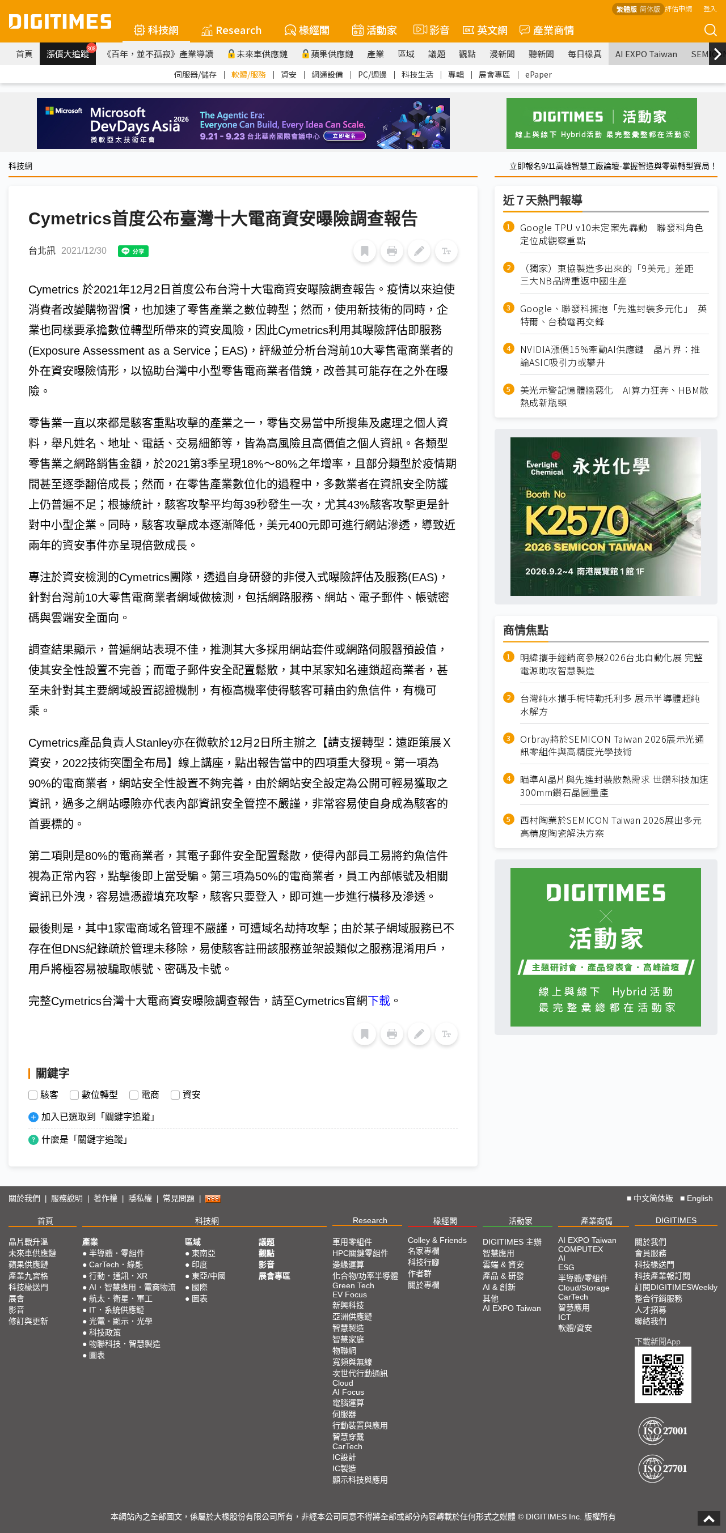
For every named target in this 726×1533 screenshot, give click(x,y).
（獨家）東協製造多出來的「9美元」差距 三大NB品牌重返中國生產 (611, 275)
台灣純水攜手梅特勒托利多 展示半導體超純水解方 (610, 705)
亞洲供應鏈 (352, 1316)
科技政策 (105, 1332)
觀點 (467, 53)
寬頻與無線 (352, 1361)
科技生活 (417, 74)
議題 (436, 53)
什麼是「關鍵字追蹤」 (86, 1139)
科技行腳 (424, 1262)
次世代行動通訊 (360, 1373)
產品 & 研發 (503, 1275)
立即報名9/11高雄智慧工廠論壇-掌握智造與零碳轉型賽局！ (613, 166)
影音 (434, 29)
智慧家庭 (348, 1339)
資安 (289, 74)
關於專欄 (424, 1284)
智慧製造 (348, 1327)
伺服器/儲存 (195, 74)
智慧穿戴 (348, 1436)
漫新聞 (502, 53)
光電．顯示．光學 (121, 1321)
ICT (564, 1317)
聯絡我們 (650, 1321)
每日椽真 (585, 53)
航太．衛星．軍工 (121, 1298)
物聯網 (344, 1350)
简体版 (650, 9)
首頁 (24, 53)
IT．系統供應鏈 (116, 1309)
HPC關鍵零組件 (360, 1253)
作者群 (420, 1273)
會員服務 (650, 1253)
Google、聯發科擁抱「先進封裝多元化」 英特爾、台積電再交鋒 (613, 315)
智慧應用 (498, 1253)
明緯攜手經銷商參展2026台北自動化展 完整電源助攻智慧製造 (611, 664)
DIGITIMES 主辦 (512, 1241)
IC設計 (344, 1457)
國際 (200, 1287)
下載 (379, 1001)
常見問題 (179, 1198)
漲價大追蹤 (71, 52)
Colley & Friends (437, 1240)
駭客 (49, 1095)
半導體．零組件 (117, 1253)
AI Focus (348, 1391)
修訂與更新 (28, 1321)
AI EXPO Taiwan (646, 53)
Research (239, 29)
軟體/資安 (575, 1327)
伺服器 (344, 1414)
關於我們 (24, 1198)
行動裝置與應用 (360, 1425)
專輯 (456, 74)
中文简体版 (653, 1198)
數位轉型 (100, 1095)
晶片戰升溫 (28, 1241)
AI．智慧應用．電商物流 (132, 1287)
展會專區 (494, 74)
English (700, 1198)
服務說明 (67, 1198)
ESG (566, 1267)
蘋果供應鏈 (332, 53)
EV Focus (349, 1294)
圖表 (97, 1355)
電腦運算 (348, 1402)
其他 (491, 1298)
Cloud (342, 1382)
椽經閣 (314, 29)
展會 (16, 1298)
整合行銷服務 (658, 1298)
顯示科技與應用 (360, 1479)
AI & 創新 (499, 1287)
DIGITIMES (676, 1220)
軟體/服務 (248, 74)
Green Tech (353, 1285)
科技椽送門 (28, 1287)
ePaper (538, 74)
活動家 (381, 29)
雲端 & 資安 (503, 1264)
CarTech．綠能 (116, 1264)
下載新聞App (658, 1341)
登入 (710, 8)
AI (561, 1258)
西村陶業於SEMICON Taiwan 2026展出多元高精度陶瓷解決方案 (611, 827)
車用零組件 (352, 1241)
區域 (406, 53)
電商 (150, 1095)
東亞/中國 (209, 1275)
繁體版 (627, 9)
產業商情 (553, 29)
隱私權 (140, 1198)
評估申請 (678, 8)
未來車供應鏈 (262, 53)
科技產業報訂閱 (662, 1275)
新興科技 (348, 1305)
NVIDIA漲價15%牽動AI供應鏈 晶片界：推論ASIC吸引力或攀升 (610, 356)
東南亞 (204, 1253)
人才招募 (650, 1309)
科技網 (163, 29)
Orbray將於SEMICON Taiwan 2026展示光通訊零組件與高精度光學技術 (612, 746)
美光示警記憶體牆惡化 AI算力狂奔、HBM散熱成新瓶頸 (614, 397)
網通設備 (327, 74)
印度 (200, 1264)
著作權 (105, 1198)
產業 (375, 53)
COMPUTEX (580, 1249)
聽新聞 (541, 53)
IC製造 (344, 1468)
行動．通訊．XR (118, 1275)
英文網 (492, 29)
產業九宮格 (28, 1275)
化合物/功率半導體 (365, 1275)
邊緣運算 (348, 1264)
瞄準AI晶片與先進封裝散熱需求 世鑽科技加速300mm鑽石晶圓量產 (614, 786)
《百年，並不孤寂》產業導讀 (158, 53)
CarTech (347, 1446)
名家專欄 (424, 1250)
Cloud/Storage (584, 1287)
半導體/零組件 (583, 1278)
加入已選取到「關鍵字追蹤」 (100, 1117)
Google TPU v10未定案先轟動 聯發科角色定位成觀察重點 (612, 234)
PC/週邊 (372, 74)
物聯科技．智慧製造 (125, 1343)
